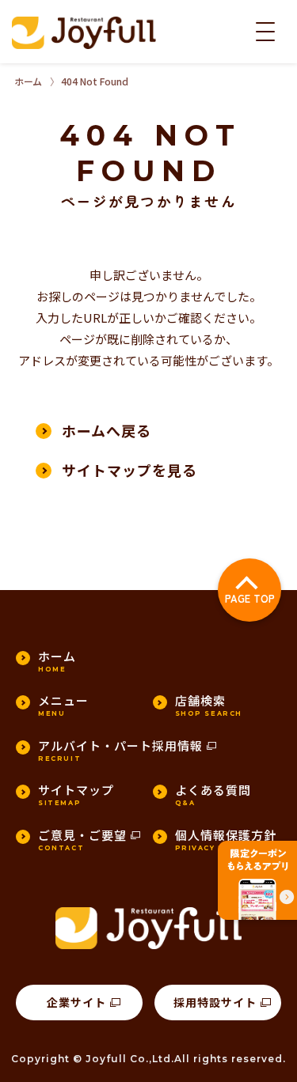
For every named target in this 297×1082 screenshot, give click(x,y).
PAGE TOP (250, 598)
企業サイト (76, 1002)
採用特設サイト (215, 1002)
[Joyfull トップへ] (84, 33)
